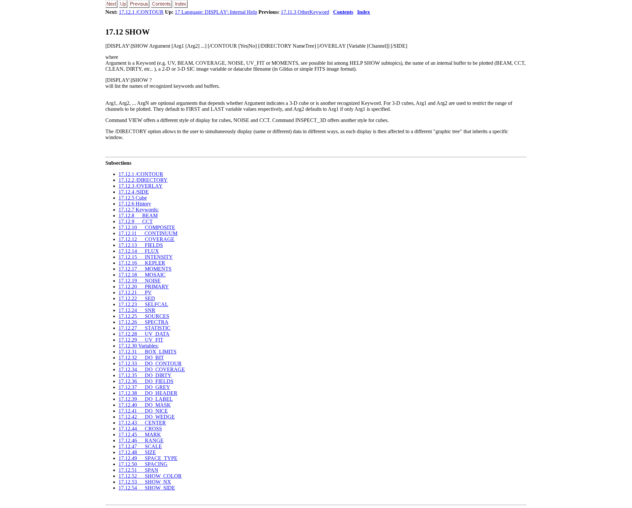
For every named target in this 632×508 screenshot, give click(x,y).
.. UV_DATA (144, 334)
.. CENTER (142, 422)
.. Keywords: (138, 209)
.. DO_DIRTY (144, 375)
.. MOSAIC (142, 275)
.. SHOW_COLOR (150, 476)
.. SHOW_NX (144, 482)
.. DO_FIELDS (145, 381)
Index (363, 12)
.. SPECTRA (143, 322)
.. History (134, 203)
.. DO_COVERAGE (151, 369)
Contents (343, 12)
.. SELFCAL (143, 304)
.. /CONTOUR (140, 174)
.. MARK (139, 434)
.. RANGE (141, 440)
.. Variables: (138, 346)
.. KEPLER (141, 263)
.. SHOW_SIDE (146, 488)
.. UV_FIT (140, 340)
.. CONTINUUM (147, 233)
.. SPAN (138, 470)
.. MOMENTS (144, 269)
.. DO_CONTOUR (150, 363)
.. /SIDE (133, 192)
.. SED (136, 298)
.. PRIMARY (143, 286)
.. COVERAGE (146, 239)
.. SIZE (137, 452)
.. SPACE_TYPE (147, 458)
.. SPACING (143, 464)
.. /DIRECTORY (143, 180)
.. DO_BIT (141, 357)
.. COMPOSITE (146, 227)
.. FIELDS (140, 245)
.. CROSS (140, 428)
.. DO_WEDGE (146, 417)
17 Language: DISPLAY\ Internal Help (216, 12)
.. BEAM (138, 215)
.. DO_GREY (144, 387)
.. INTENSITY (145, 257)
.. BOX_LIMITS (147, 351)
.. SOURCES (143, 316)
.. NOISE (139, 280)
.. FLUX (138, 251)
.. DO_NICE (143, 411)
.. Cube (132, 198)
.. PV (135, 292)
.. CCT (135, 221)
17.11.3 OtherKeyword (305, 12)
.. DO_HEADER (147, 393)
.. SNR (136, 310)
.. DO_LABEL (145, 399)
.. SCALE (140, 446)
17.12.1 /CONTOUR (141, 12)
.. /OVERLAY (140, 186)
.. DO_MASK (144, 405)
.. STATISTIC (144, 328)
